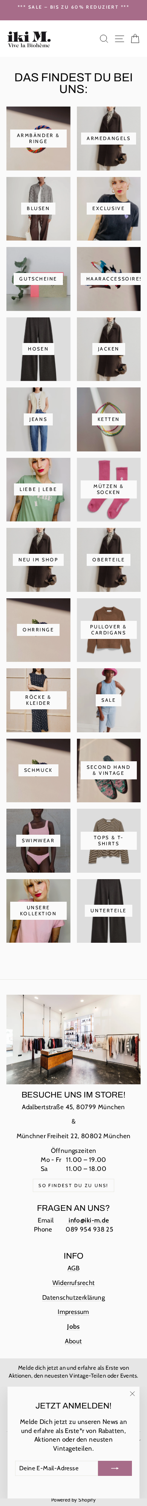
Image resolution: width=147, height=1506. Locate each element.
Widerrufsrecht (73, 1283)
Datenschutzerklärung (73, 1297)
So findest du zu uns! (73, 1185)
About (73, 1341)
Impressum (73, 1311)
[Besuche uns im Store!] (73, 1039)
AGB (73, 1268)
